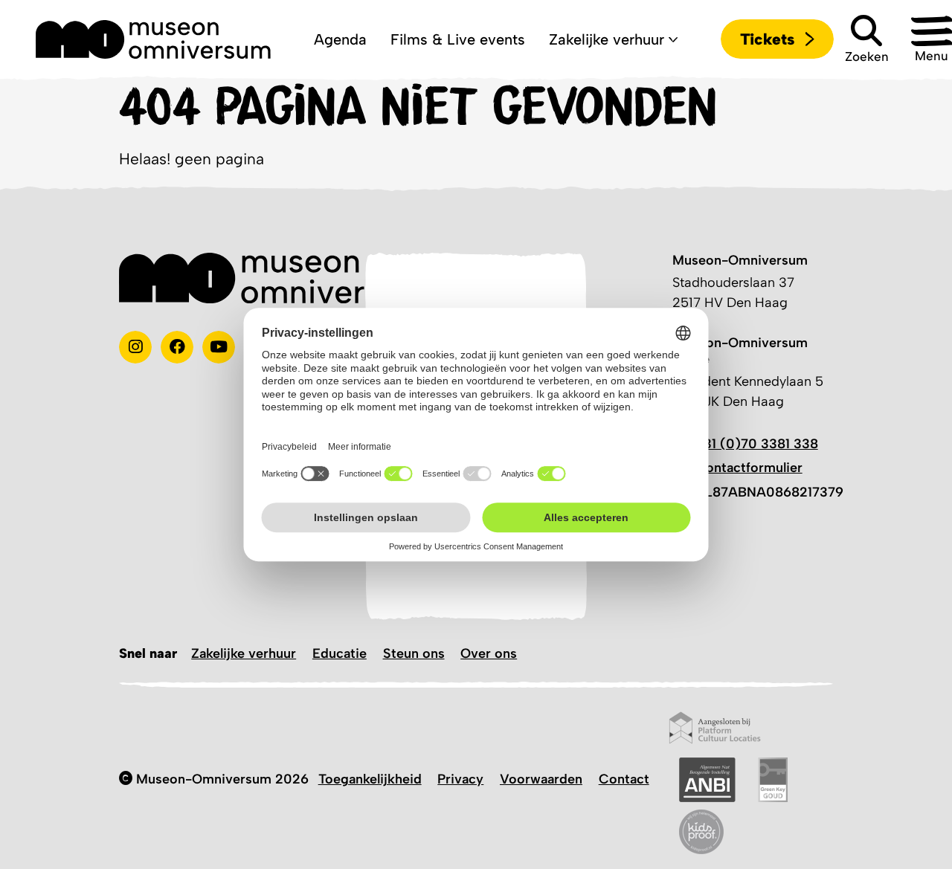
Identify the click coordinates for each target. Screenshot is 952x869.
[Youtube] (218, 347)
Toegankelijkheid (370, 779)
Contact (624, 779)
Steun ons (414, 653)
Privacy (460, 779)
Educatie (339, 653)
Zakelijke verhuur (243, 653)
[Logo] (153, 39)
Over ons (488, 653)
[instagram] (135, 347)
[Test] (177, 347)
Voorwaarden (541, 779)
